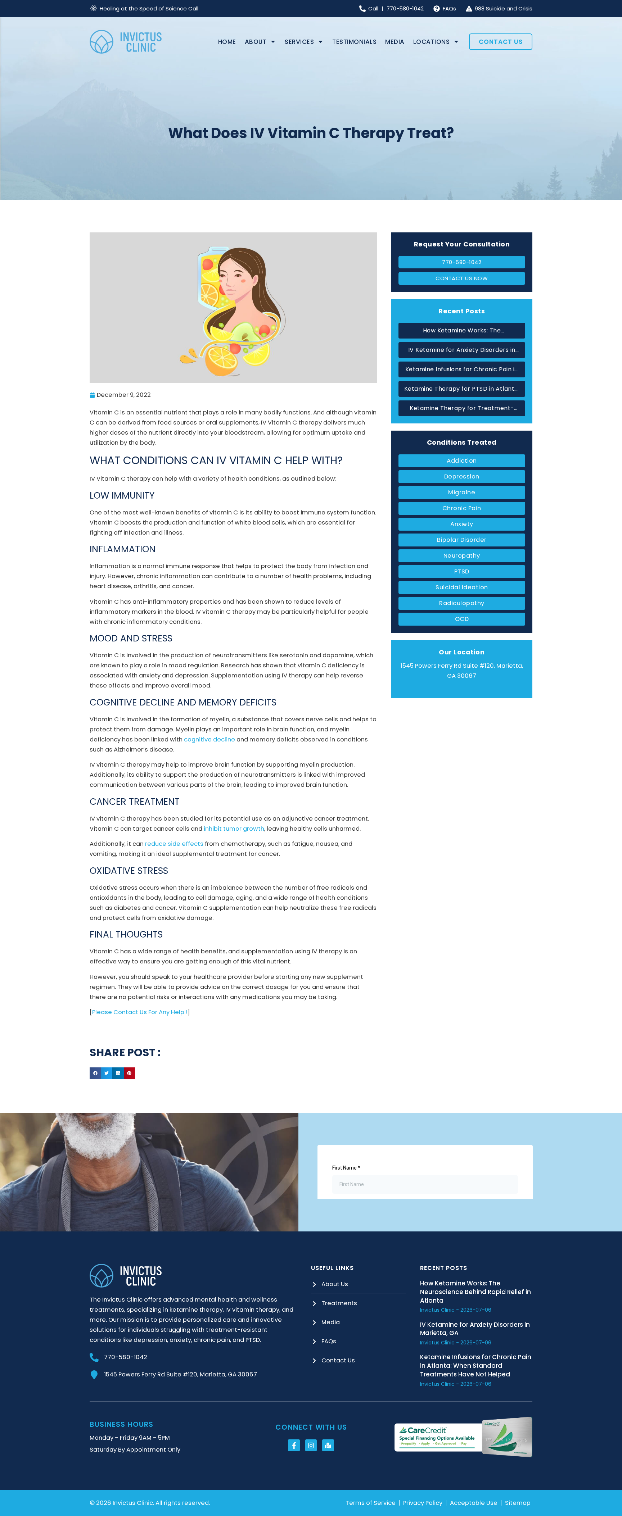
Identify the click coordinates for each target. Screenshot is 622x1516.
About (256, 41)
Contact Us (501, 41)
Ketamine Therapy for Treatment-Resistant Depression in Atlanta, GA (462, 408)
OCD (462, 619)
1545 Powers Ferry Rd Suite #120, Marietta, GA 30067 (180, 1374)
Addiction (462, 461)
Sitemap (518, 1503)
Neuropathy (461, 556)
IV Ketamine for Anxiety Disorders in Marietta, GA (461, 350)
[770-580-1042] (94, 1357)
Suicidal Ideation (462, 587)
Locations (431, 41)
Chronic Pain (461, 508)
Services (299, 41)
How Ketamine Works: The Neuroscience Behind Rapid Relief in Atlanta (462, 331)
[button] (95, 1073)
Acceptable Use (473, 1503)
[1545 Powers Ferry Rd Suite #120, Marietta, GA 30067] (94, 1374)
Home (227, 41)
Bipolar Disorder (462, 540)
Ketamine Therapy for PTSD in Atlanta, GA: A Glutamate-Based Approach (462, 389)
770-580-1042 (125, 1357)
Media (395, 41)
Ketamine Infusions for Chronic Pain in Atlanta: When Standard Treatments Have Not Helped (461, 370)
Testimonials (354, 41)
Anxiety (461, 524)
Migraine (461, 492)
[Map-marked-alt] (328, 1445)
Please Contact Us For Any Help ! (140, 1012)
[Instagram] (311, 1445)
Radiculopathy (461, 603)
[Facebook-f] (293, 1445)
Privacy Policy (422, 1503)
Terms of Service (371, 1503)
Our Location (461, 652)
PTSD (461, 571)
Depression (461, 476)
